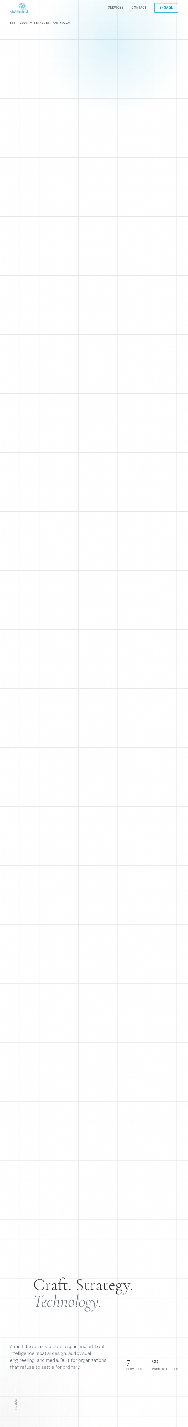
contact (138, 7)
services (116, 7)
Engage (166, 7)
